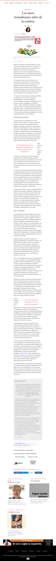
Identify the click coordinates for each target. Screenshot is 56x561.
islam (37, 469)
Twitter (25, 472)
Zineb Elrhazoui (28, 26)
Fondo (6, 3)
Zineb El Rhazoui (20, 443)
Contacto (38, 551)
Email (32, 472)
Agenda (31, 3)
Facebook (18, 472)
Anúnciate (31, 551)
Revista (11, 3)
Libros (25, 3)
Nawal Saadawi (37, 432)
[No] (54, 557)
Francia (34, 469)
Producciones (18, 3)
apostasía (24, 469)
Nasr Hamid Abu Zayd (21, 434)
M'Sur (35, 3)
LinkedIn (38, 472)
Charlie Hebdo (24, 353)
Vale (28, 558)
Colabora (41, 3)
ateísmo (29, 469)
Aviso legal (24, 551)
